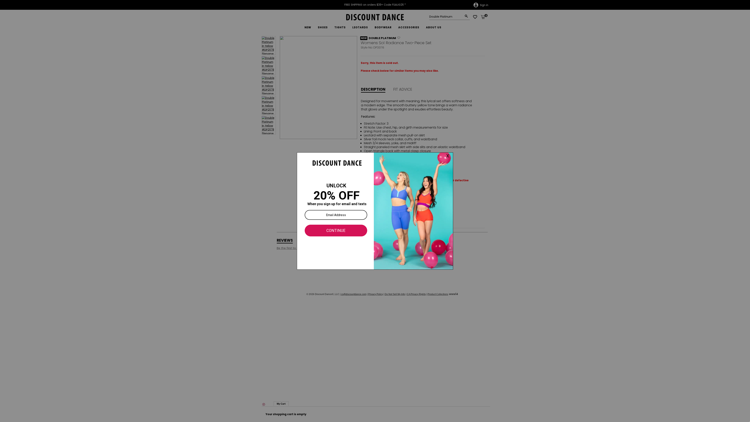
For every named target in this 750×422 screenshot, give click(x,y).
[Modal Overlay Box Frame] (375, 211)
